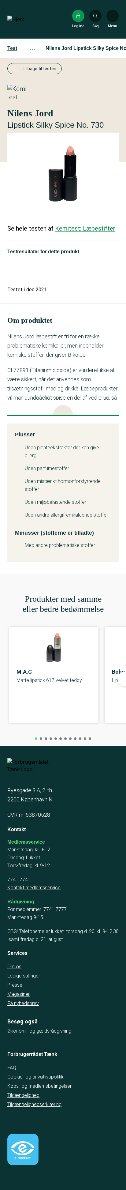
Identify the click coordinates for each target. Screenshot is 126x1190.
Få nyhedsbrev (23, 1003)
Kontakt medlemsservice (34, 888)
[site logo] (26, 19)
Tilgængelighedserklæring (34, 1104)
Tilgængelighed (23, 1095)
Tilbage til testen (39, 68)
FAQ (11, 1068)
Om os (14, 967)
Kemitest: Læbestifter (85, 228)
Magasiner (18, 994)
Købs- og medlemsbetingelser (39, 1086)
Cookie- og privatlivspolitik (35, 1077)
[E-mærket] (23, 1149)
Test (12, 48)
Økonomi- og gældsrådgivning (39, 1031)
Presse (14, 985)
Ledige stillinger (23, 976)
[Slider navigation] (36, 738)
